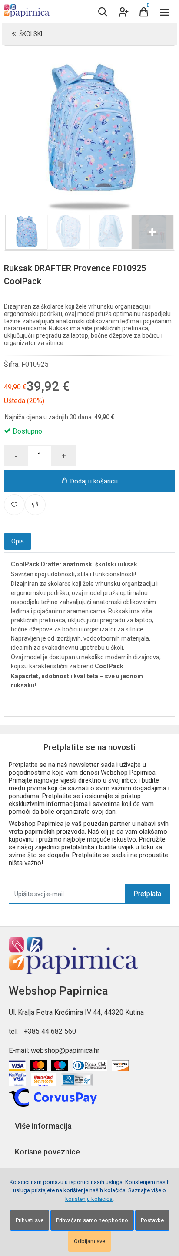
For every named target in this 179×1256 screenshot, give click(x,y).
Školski (30, 33)
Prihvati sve (29, 1220)
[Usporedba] (35, 504)
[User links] (123, 11)
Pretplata (147, 894)
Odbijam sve (89, 1241)
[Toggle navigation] (164, 11)
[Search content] (102, 11)
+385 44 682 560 (50, 1031)
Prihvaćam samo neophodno (92, 1220)
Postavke (152, 1220)
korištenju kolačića (89, 1199)
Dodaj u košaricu (94, 481)
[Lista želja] (14, 504)
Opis (17, 541)
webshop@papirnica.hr (65, 1050)
